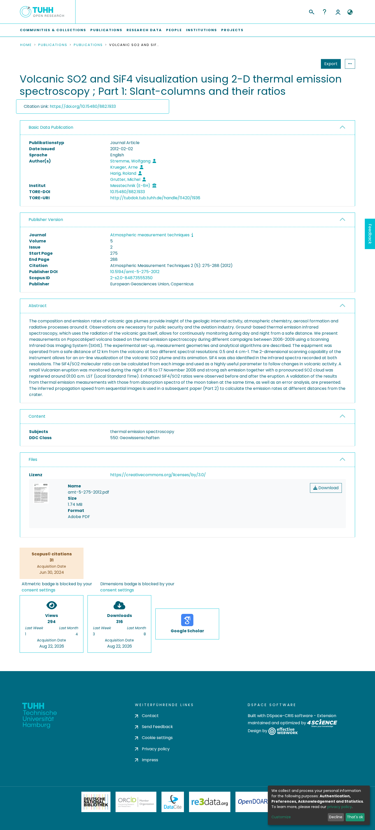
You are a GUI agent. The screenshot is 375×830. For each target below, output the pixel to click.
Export (331, 64)
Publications (106, 30)
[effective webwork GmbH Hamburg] (283, 731)
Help (324, 11)
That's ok (355, 817)
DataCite (173, 802)
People (174, 30)
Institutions (201, 30)
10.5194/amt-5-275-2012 (134, 272)
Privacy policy (156, 749)
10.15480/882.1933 (127, 192)
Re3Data (210, 802)
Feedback (370, 234)
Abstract (38, 306)
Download (328, 488)
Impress (150, 760)
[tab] (187, 128)
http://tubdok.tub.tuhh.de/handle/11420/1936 (155, 198)
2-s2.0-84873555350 (131, 278)
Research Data (144, 30)
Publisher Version (46, 220)
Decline (335, 817)
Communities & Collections (53, 30)
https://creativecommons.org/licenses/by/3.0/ (158, 475)
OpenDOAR (253, 802)
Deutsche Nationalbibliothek (96, 802)
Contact (150, 716)
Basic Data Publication (51, 127)
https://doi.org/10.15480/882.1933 (83, 106)
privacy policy (339, 806)
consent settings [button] (38, 590)
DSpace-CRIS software (290, 716)
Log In (338, 11)
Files (33, 459)
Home (26, 45)
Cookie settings (157, 738)
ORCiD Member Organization (136, 802)
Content (37, 416)
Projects (232, 30)
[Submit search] (311, 11)
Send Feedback (157, 727)
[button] (350, 12)
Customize (281, 817)
